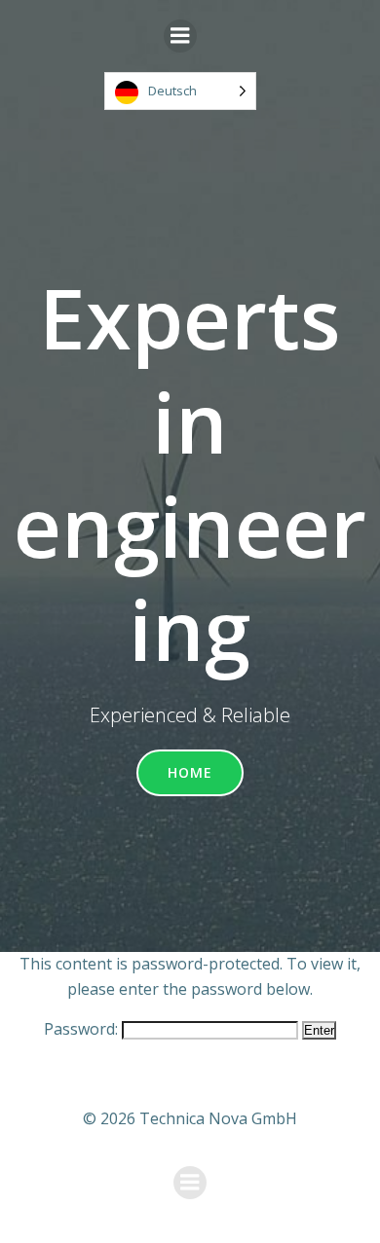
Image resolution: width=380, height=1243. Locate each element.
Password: (83, 1029)
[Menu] (180, 36)
